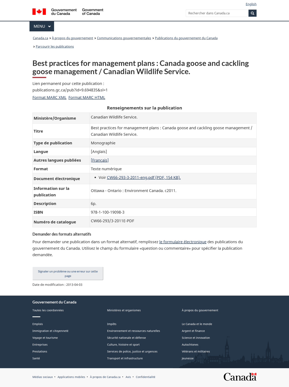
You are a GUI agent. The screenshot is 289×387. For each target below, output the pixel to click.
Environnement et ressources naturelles (133, 331)
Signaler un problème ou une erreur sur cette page (68, 273)
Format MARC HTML (86, 97)
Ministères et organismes (124, 310)
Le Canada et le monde (197, 324)
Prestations (39, 351)
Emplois (37, 324)
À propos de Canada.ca (105, 377)
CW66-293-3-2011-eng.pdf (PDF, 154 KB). (144, 177)
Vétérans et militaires (196, 351)
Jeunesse (188, 358)
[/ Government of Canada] (67, 12)
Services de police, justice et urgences (132, 351)
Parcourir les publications (55, 46)
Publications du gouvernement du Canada (186, 38)
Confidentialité (145, 377)
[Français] (100, 160)
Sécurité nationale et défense (126, 338)
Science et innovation (196, 338)
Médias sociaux (42, 377)
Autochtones (190, 344)
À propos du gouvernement (72, 38)
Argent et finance (193, 331)
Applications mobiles (71, 377)
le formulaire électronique (182, 241)
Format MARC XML (49, 97)
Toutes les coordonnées (48, 310)
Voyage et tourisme (45, 338)
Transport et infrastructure (125, 358)
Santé (36, 358)
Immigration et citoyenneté (50, 331)
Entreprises (40, 344)
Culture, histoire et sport (123, 344)
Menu (44, 26)
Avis (128, 377)
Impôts (111, 324)
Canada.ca (40, 38)
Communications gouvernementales (124, 38)
